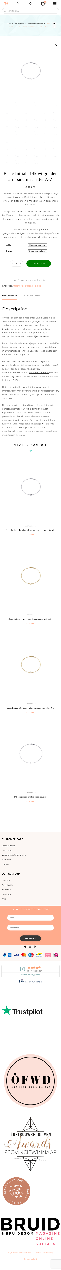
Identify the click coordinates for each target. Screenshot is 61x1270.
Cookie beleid (30, 1259)
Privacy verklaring (44, 1252)
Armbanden (19, 24)
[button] (30, 280)
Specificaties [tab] (32, 295)
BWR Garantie (8, 846)
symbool (31, 200)
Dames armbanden (35, 24)
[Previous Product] (54, 23)
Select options (30, 541)
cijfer (16, 200)
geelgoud (8, 233)
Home (8, 24)
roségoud (21, 233)
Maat (9, 251)
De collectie (7, 885)
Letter (9, 245)
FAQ (4, 899)
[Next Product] (54, 26)
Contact (5, 864)
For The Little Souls (39, 372)
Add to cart (38, 264)
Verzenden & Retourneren (14, 855)
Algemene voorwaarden (19, 1252)
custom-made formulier (20, 219)
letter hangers (49, 237)
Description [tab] (9, 295)
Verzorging (7, 850)
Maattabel (6, 859)
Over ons (6, 880)
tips (10, 398)
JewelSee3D (7, 889)
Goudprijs (6, 894)
